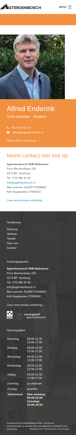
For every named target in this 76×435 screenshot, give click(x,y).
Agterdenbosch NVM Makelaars (20, 6)
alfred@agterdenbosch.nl (27, 132)
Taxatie (11, 238)
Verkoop (12, 233)
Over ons (12, 243)
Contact (11, 247)
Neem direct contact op (21, 140)
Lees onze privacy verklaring (24, 200)
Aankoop (12, 229)
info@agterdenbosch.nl (21, 182)
